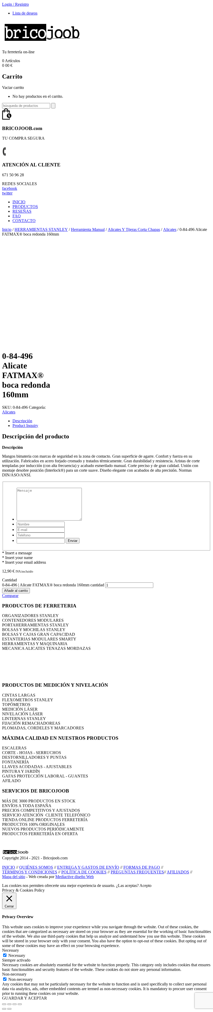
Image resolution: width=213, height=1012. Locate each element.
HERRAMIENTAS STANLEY (41, 229)
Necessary (16, 955)
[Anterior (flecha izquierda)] (4, 1009)
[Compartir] (9, 1004)
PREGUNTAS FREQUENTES (137, 872)
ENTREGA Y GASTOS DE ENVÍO (88, 867)
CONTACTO (24, 220)
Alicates (169, 229)
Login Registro (15, 4)
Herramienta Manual (88, 229)
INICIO (18, 202)
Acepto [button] (145, 885)
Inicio (6, 229)
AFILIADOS (178, 872)
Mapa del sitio (13, 876)
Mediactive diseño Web (74, 876)
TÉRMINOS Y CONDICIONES (29, 872)
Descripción (22, 421)
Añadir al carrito (16, 591)
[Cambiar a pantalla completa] (14, 1004)
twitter (7, 193)
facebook (9, 188)
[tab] (111, 421)
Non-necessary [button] (14, 974)
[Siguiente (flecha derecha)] (9, 1009)
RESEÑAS (21, 211)
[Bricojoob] (42, 43)
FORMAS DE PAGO (141, 867)
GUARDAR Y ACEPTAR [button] (24, 998)
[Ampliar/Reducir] (20, 1004)
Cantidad (9, 580)
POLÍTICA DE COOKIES (83, 872)
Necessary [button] (10, 950)
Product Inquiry (25, 425)
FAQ (16, 216)
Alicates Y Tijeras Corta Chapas (134, 229)
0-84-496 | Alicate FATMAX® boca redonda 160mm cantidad (53, 585)
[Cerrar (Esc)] (4, 1004)
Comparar (10, 595)
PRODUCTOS (25, 206)
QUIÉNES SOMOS (36, 867)
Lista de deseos (24, 13)
